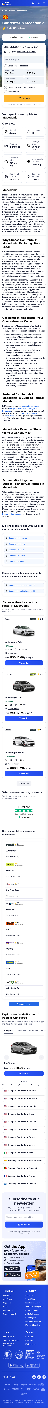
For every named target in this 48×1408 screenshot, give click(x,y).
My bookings (30, 1344)
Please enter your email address (20, 1217)
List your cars (8, 1310)
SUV (39, 413)
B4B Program (30, 1318)
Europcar (13, 408)
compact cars (24, 413)
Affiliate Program (32, 1314)
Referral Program (32, 1310)
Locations (7, 1295)
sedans (34, 413)
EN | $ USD (10, 1377)
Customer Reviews (33, 1321)
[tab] (8, 1031)
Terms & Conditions (11, 1340)
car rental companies (31, 406)
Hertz (25, 408)
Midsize (8, 730)
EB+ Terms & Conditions (8, 1344)
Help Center (30, 1337)
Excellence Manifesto (34, 1303)
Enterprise (6, 411)
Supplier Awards (10, 1314)
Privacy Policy (24, 1233)
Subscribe (26, 1224)
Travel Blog (30, 1299)
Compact (8, 674)
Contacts (29, 1340)
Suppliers (7, 1303)
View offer (24, 663)
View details (24, 1073)
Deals (5, 1306)
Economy (8, 619)
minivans (10, 416)
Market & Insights (32, 1325)
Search (26, 98)
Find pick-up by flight (26, 51)
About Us (29, 1295)
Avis (20, 408)
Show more (24, 783)
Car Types (7, 1299)
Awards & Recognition (34, 1306)
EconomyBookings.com (12, 514)
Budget (32, 408)
